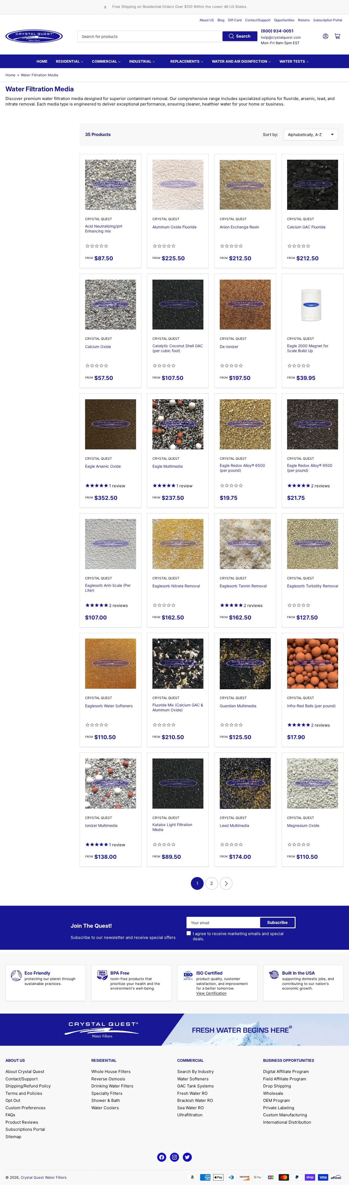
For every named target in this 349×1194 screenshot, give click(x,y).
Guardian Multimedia (238, 705)
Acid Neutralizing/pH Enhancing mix (103, 228)
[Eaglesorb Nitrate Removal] (177, 544)
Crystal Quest (98, 219)
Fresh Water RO (192, 1093)
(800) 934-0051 (277, 31)
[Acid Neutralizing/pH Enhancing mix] (110, 184)
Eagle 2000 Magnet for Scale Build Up (307, 348)
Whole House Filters (111, 1071)
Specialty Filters (106, 1093)
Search (243, 36)
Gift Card (235, 20)
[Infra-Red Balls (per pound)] (312, 663)
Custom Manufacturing (285, 1114)
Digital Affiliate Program (286, 1071)
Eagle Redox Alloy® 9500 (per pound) (309, 468)
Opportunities (284, 20)
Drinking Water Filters (112, 1086)
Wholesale (273, 1093)
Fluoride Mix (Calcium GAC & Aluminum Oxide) (177, 707)
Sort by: (270, 134)
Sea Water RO (190, 1107)
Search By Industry (195, 1071)
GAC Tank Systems (195, 1086)
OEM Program (276, 1100)
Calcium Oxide (98, 346)
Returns (304, 20)
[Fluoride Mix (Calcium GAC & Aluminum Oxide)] (177, 663)
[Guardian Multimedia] (245, 663)
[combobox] (167, 36)
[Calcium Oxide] (110, 304)
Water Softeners (193, 1078)
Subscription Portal (327, 20)
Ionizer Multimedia (101, 825)
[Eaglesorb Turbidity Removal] (312, 544)
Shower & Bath (105, 1100)
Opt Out (12, 1100)
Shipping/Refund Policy (28, 1086)
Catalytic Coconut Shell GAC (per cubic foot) (177, 348)
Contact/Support (257, 20)
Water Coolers (105, 1107)
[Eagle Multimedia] (177, 424)
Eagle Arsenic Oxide (103, 466)
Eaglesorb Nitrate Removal (176, 586)
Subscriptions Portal (25, 1129)
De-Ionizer (229, 346)
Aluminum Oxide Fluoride (174, 227)
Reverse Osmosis (108, 1078)
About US (207, 20)
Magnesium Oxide (303, 825)
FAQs (10, 1114)
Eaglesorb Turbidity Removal (312, 586)
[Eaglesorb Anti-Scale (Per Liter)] (110, 544)
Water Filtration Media (39, 75)
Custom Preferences (25, 1107)
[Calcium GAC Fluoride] (312, 184)
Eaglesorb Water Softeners (109, 705)
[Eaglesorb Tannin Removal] (245, 544)
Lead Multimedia (234, 825)
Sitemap (13, 1136)
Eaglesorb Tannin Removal (243, 586)
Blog (221, 20)
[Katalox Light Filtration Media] (177, 783)
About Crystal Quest (24, 1071)
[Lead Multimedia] (245, 783)
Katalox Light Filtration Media (172, 827)
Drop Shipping (277, 1086)
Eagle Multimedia (167, 466)
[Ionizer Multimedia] (110, 783)
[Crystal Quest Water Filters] (34, 36)
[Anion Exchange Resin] (245, 184)
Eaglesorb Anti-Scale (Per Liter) (108, 588)
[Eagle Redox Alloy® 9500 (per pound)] (312, 424)
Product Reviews (21, 1122)
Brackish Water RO (195, 1100)
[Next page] (226, 883)
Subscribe (277, 922)
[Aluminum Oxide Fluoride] (177, 184)
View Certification (211, 993)
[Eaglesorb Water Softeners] (110, 663)
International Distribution (287, 1122)
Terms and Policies (23, 1093)
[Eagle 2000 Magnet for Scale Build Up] (312, 304)
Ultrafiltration (190, 1114)
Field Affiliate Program (284, 1078)
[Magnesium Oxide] (312, 783)
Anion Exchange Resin (239, 227)
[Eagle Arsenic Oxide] (110, 424)
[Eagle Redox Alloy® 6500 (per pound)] (245, 424)
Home (10, 75)
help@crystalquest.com (281, 37)
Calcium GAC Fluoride (306, 227)
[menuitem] (42, 61)
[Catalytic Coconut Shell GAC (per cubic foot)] (177, 304)
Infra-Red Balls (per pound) (311, 705)
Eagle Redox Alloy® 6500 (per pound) (242, 468)
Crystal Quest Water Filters (44, 1177)
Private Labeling (278, 1107)
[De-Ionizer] (245, 304)
